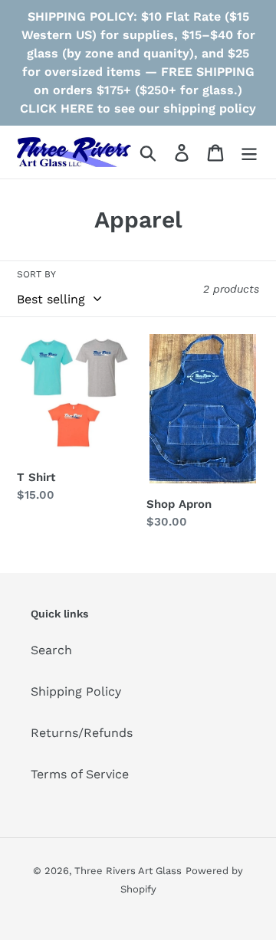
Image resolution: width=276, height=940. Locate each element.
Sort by (36, 274)
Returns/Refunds (82, 732)
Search (51, 650)
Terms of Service (80, 774)
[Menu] (249, 152)
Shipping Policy (76, 691)
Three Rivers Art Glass (128, 870)
